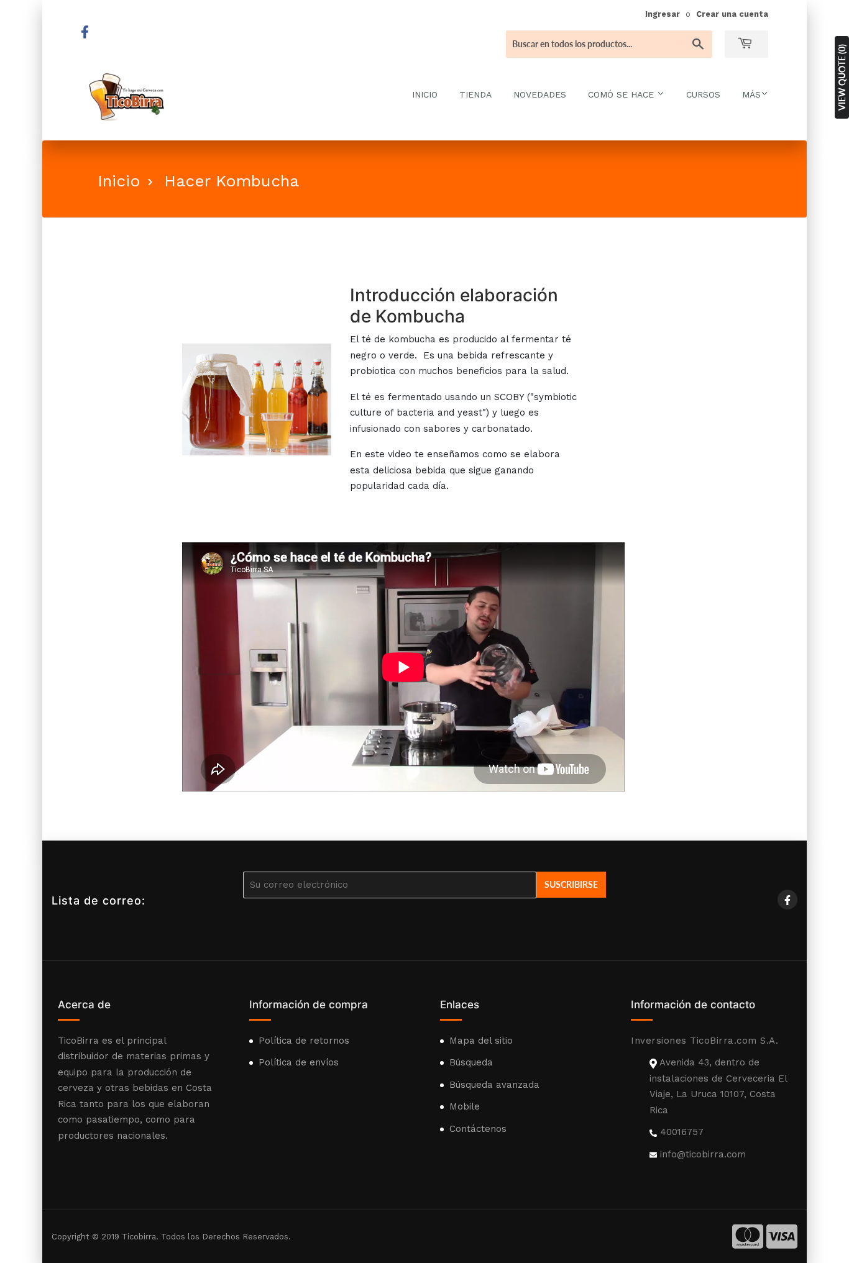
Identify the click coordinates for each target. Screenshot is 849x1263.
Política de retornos (304, 1040)
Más (751, 94)
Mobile (464, 1106)
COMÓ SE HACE (622, 94)
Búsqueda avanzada (494, 1084)
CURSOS (703, 94)
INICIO (425, 94)
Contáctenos (478, 1128)
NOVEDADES (539, 94)
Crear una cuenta (732, 14)
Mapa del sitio (481, 1040)
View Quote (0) (842, 77)
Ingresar (662, 14)
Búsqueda (471, 1062)
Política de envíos (299, 1062)
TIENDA (475, 94)
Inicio (119, 180)
